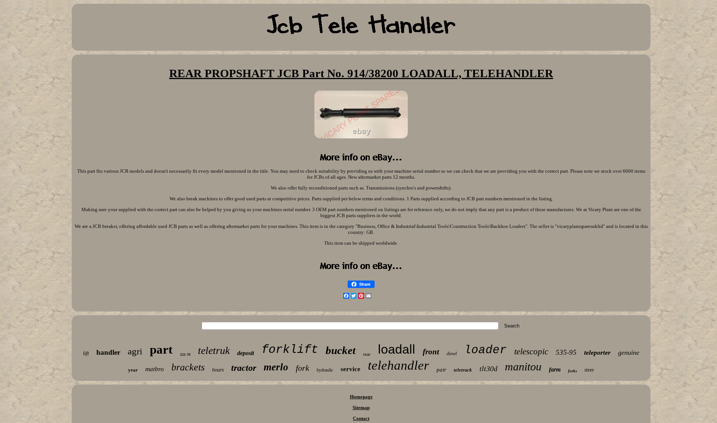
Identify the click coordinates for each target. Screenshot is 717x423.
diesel (452, 353)
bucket (341, 350)
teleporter (597, 352)
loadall (396, 349)
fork (302, 368)
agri (135, 351)
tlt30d (488, 368)
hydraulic (325, 370)
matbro (154, 369)
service (350, 369)
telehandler (398, 365)
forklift (289, 350)
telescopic (531, 351)
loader (485, 350)
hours (218, 370)
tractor (243, 368)
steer (589, 370)
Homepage (361, 397)
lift (86, 353)
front (431, 351)
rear (366, 354)
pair (441, 370)
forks (572, 371)
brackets (188, 367)
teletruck (463, 370)
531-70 (185, 354)
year (133, 370)
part (161, 349)
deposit (245, 353)
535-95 (566, 352)
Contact (361, 418)
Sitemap (361, 407)
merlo (276, 367)
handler (108, 352)
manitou (523, 366)
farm (555, 369)
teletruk (214, 350)
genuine (628, 352)
